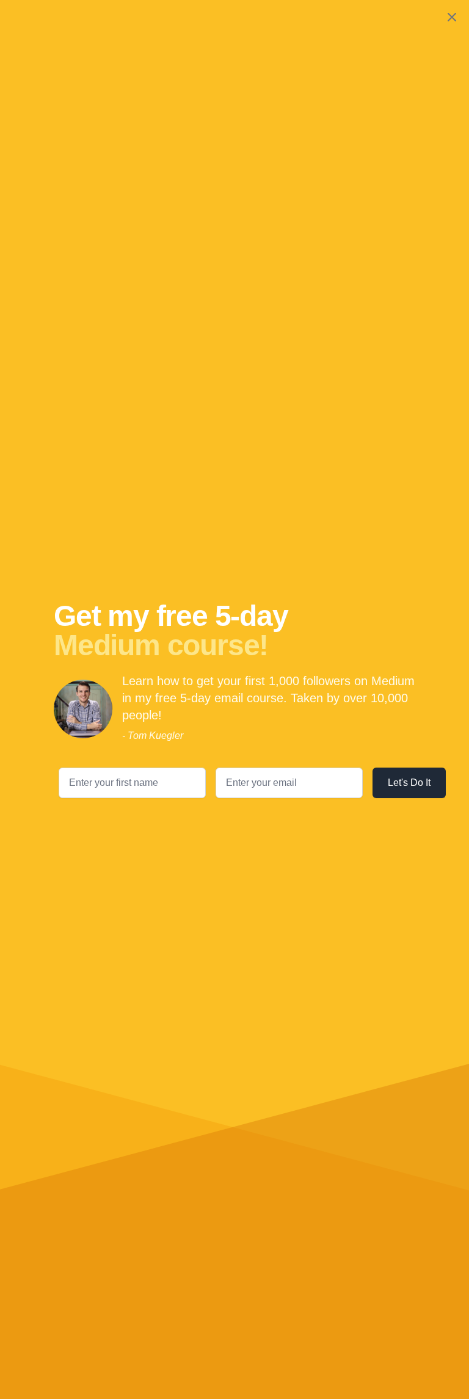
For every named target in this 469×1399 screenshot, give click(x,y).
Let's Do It (409, 782)
